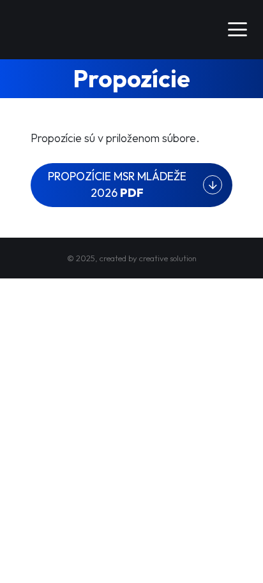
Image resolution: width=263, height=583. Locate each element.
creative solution (168, 258)
